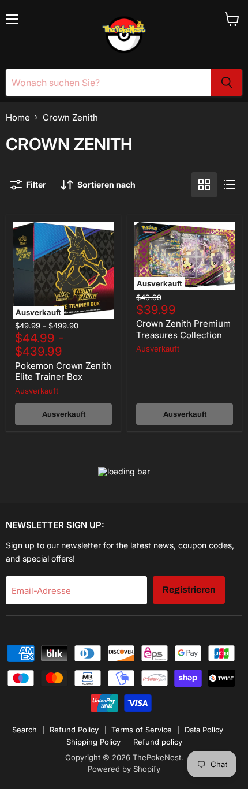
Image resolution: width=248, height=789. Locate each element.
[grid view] (204, 184)
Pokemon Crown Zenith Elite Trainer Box (63, 371)
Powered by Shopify (124, 768)
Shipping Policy (93, 741)
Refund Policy (74, 729)
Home (18, 117)
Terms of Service (141, 729)
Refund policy (157, 741)
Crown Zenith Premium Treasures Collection (183, 329)
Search (24, 729)
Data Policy (204, 729)
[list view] (229, 184)
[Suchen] (226, 82)
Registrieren (189, 589)
